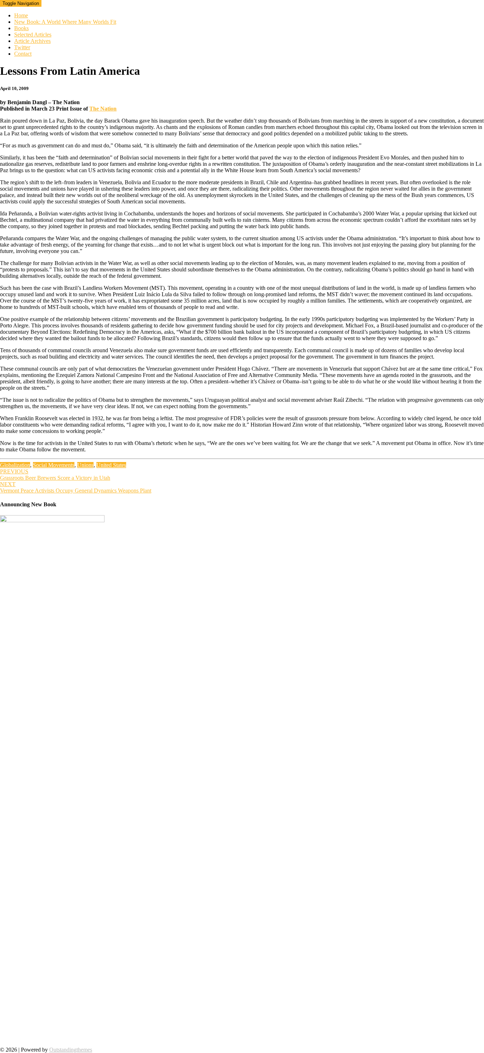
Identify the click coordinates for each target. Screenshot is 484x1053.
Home (21, 15)
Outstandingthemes (70, 1050)
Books (21, 28)
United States (111, 465)
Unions (85, 465)
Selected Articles (32, 35)
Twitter (22, 47)
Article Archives (32, 41)
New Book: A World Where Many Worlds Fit (65, 22)
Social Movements (53, 465)
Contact (23, 54)
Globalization (15, 465)
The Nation (103, 109)
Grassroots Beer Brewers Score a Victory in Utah (55, 474)
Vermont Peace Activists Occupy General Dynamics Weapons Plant (75, 487)
